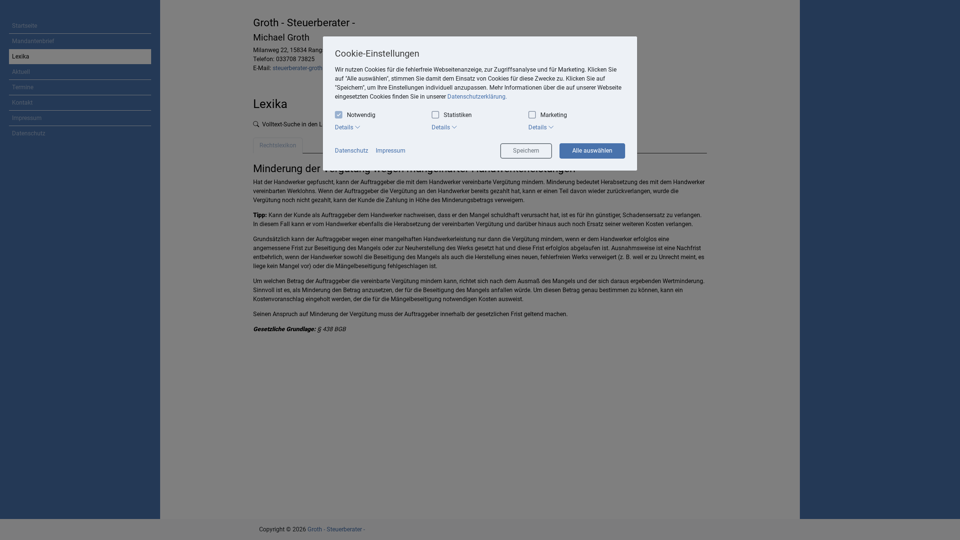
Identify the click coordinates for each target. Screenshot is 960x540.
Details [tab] (345, 127)
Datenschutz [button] (351, 150)
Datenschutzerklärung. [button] (477, 96)
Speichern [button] (526, 150)
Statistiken (458, 114)
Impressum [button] (390, 150)
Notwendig (361, 114)
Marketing (553, 114)
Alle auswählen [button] (592, 150)
